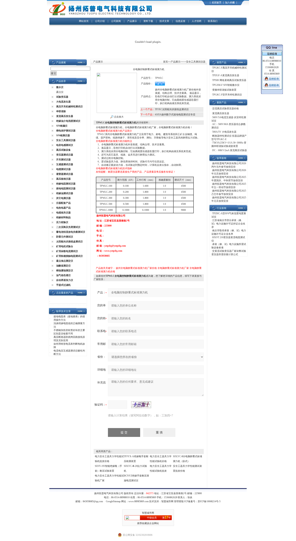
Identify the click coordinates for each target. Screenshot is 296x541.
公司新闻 (116, 21)
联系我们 (212, 21)
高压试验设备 (63, 150)
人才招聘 (196, 21)
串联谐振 (61, 111)
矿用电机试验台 (64, 246)
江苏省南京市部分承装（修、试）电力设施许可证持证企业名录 (228, 223)
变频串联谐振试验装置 (224, 89)
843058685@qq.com (93, 501)
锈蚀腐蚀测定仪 (64, 270)
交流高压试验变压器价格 (225, 108)
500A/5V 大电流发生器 (224, 131)
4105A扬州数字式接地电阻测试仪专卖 (175, 114)
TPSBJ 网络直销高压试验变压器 (229, 80)
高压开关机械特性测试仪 (69, 106)
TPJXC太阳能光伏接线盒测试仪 (172, 109)
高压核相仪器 (63, 178)
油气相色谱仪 (63, 275)
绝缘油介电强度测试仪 (68, 121)
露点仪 (59, 92)
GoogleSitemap (113, 501)
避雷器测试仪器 (64, 174)
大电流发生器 (63, 101)
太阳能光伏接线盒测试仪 (69, 241)
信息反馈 (180, 21)
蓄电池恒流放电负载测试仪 (70, 232)
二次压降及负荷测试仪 (68, 227)
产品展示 (132, 21)
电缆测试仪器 (63, 169)
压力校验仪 (62, 222)
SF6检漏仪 (61, 125)
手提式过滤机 (63, 285)
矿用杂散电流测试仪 (67, 251)
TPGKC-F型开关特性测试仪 (227, 94)
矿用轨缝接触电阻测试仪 (69, 256)
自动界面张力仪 (64, 280)
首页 (165, 61)
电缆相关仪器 (63, 212)
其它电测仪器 (63, 198)
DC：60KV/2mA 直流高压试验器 (229, 150)
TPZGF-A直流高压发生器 (225, 75)
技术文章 (164, 21)
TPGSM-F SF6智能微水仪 (225, 85)
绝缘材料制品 (63, 217)
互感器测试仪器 (64, 164)
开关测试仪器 (63, 159)
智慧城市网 (167, 501)
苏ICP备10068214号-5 (209, 501)
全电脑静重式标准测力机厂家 (173, 268)
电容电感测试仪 (64, 145)
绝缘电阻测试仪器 (66, 183)
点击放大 (118, 116)
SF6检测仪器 (63, 135)
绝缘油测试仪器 (64, 193)
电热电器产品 (63, 207)
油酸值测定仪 (63, 265)
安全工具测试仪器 (66, 140)
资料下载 (148, 21)
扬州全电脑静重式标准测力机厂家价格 (136, 268)
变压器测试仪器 (64, 154)
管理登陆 (179, 501)
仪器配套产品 (63, 203)
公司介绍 (100, 21)
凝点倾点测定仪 (64, 260)
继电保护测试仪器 (66, 130)
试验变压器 (62, 96)
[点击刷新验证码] (141, 404)
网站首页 (84, 21)
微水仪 (59, 87)
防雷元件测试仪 (64, 236)
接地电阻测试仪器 (66, 188)
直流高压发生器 (64, 116)
